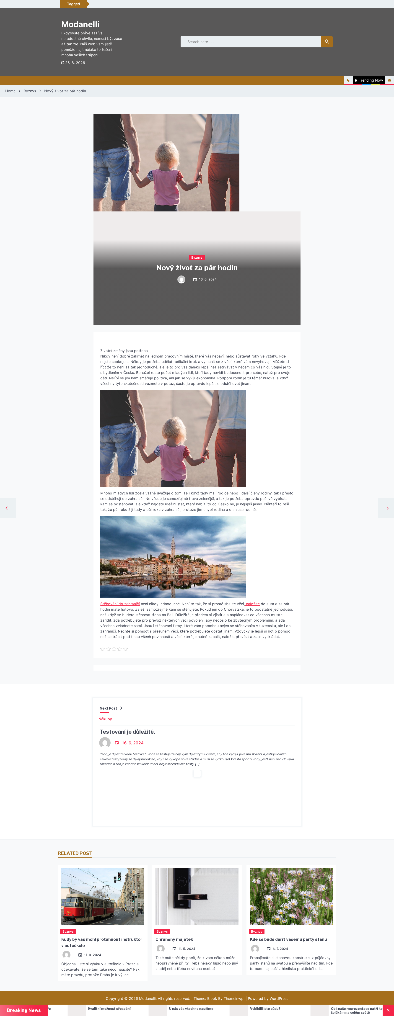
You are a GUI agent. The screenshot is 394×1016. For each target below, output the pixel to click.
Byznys (197, 257)
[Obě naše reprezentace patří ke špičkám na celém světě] (254, 1010)
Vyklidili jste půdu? (199, 1009)
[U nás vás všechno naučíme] (92, 1010)
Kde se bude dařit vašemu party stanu (288, 939)
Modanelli (80, 24)
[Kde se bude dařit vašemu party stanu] (291, 896)
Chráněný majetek (174, 939)
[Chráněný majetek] (197, 896)
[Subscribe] (389, 80)
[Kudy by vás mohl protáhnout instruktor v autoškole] (102, 896)
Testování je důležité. (127, 731)
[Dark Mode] (348, 80)
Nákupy (105, 719)
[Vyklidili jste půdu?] (173, 1010)
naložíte (252, 604)
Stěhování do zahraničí (120, 604)
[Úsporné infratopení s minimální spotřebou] (335, 1010)
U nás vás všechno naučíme (126, 1009)
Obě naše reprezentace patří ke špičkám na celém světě (291, 1010)
